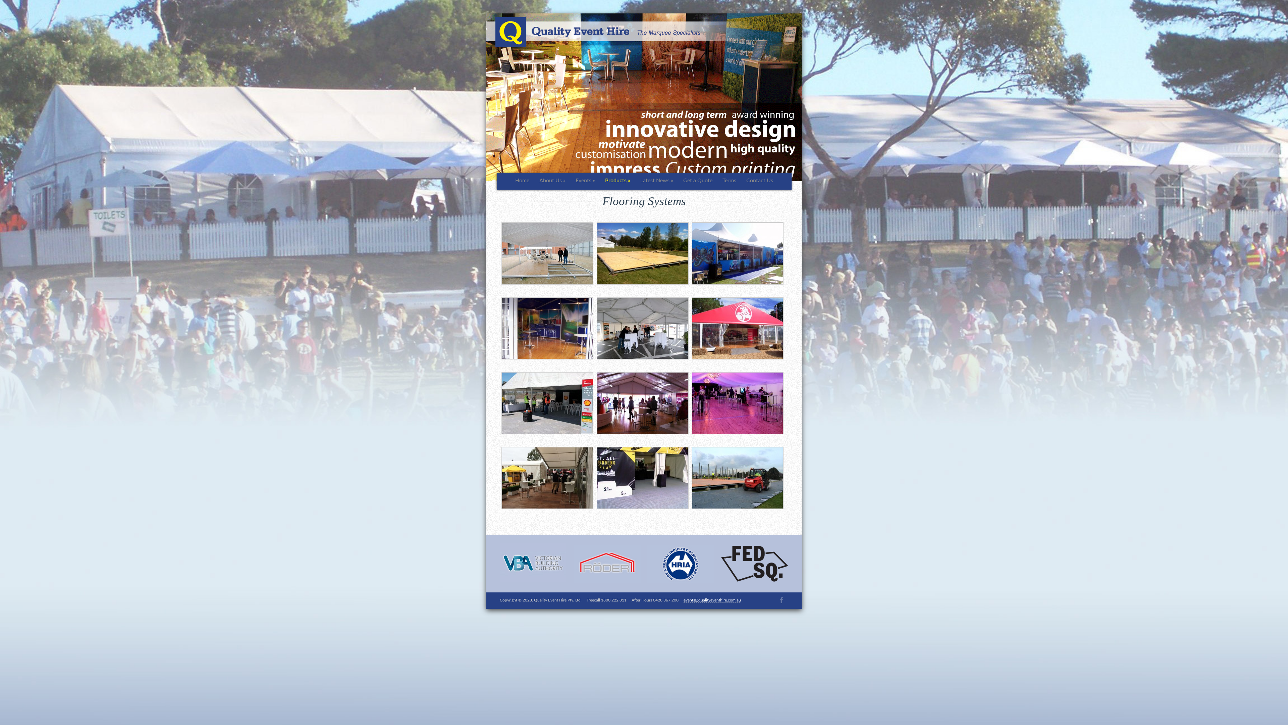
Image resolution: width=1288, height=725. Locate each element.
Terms (729, 180)
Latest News (656, 180)
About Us (552, 180)
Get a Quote (697, 180)
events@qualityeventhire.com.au (712, 600)
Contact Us (759, 180)
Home (522, 180)
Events (585, 180)
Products (617, 180)
